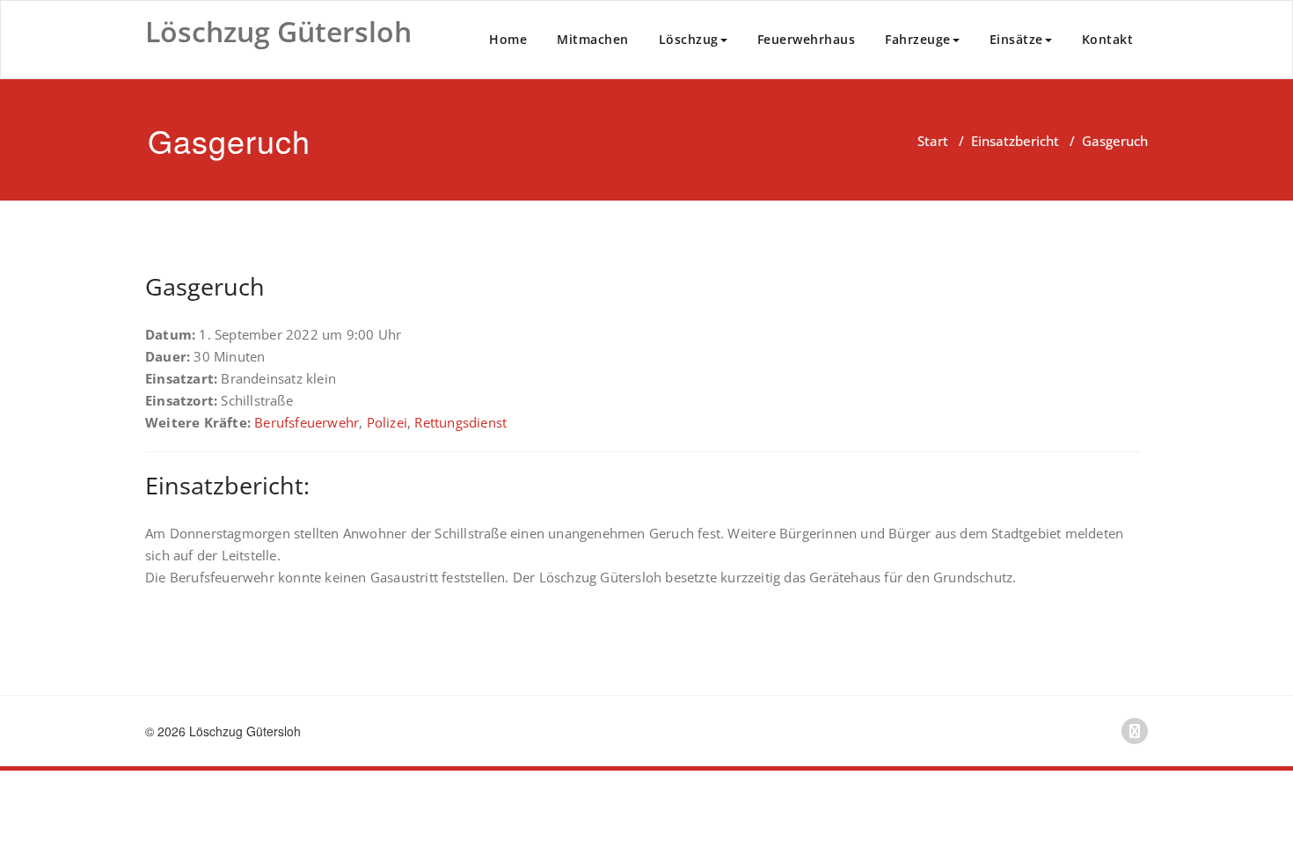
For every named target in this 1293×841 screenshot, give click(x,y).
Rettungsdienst (460, 422)
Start (932, 141)
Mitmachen (593, 39)
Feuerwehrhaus (806, 39)
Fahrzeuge (918, 39)
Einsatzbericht (1015, 141)
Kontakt (1108, 39)
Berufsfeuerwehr (306, 422)
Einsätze (1016, 39)
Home (508, 39)
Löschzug (689, 39)
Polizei (387, 422)
